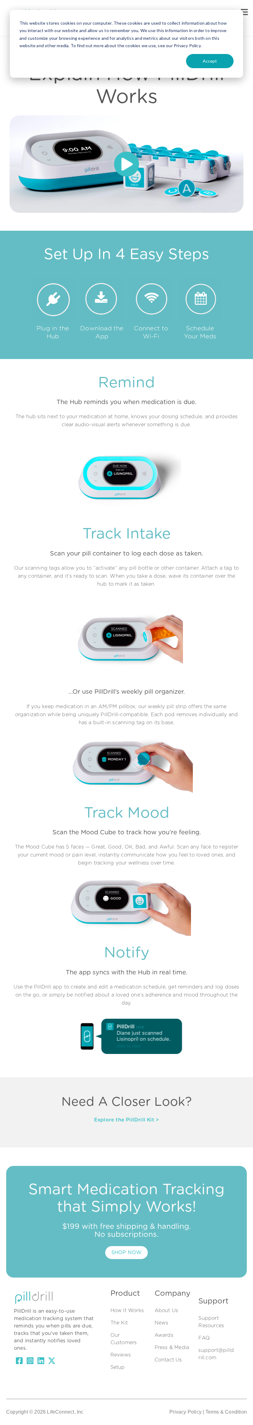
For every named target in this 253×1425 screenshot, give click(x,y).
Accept (210, 61)
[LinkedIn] (41, 1362)
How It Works (127, 1310)
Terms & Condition (226, 1412)
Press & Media (172, 1347)
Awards (164, 1335)
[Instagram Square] (30, 1362)
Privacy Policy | (186, 1412)
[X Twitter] (52, 1362)
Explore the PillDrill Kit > (126, 1119)
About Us (166, 1310)
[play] (126, 164)
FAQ (204, 1338)
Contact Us (168, 1359)
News (161, 1322)
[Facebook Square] (19, 1362)
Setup (117, 1367)
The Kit (119, 1322)
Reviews (120, 1355)
